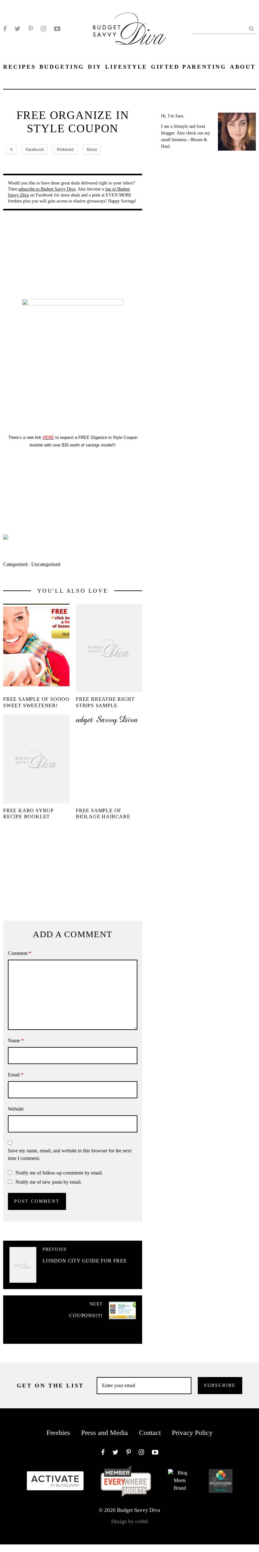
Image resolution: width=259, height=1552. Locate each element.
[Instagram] (43, 29)
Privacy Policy (192, 1433)
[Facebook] (5, 29)
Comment (19, 953)
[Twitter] (17, 29)
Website (16, 1109)
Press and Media (104, 1433)
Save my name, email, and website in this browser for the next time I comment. (69, 1154)
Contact (150, 1433)
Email (15, 1074)
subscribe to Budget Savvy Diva (46, 189)
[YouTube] (57, 29)
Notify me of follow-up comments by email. (59, 1172)
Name (16, 1040)
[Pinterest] (30, 29)
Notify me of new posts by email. (48, 1182)
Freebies (58, 1433)
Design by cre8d (129, 1521)
